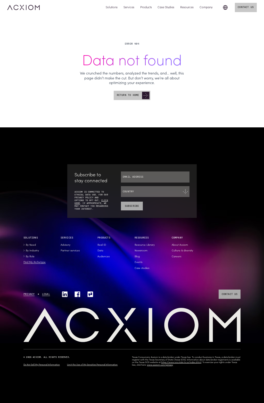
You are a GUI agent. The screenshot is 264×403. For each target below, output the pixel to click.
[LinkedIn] (64, 294)
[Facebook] (77, 294)
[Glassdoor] (90, 294)
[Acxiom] (23, 7)
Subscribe (132, 205)
